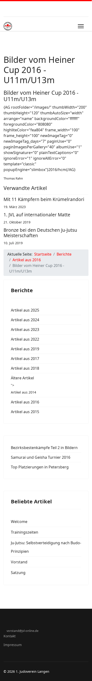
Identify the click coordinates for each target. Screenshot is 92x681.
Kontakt (10, 636)
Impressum (13, 644)
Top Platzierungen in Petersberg (40, 467)
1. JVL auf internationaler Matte (37, 214)
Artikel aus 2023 (25, 329)
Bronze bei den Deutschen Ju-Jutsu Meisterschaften (40, 233)
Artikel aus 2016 (25, 402)
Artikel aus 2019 (25, 348)
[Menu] (81, 26)
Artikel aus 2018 (25, 368)
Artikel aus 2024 (25, 319)
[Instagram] (12, 625)
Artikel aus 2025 (25, 310)
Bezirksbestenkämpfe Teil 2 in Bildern (44, 447)
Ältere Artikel (22, 378)
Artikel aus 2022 (25, 339)
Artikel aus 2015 (25, 411)
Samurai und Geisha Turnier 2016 (40, 457)
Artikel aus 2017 (25, 358)
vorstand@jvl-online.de (22, 631)
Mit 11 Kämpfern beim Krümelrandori (44, 199)
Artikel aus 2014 (23, 392)
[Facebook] (5, 625)
